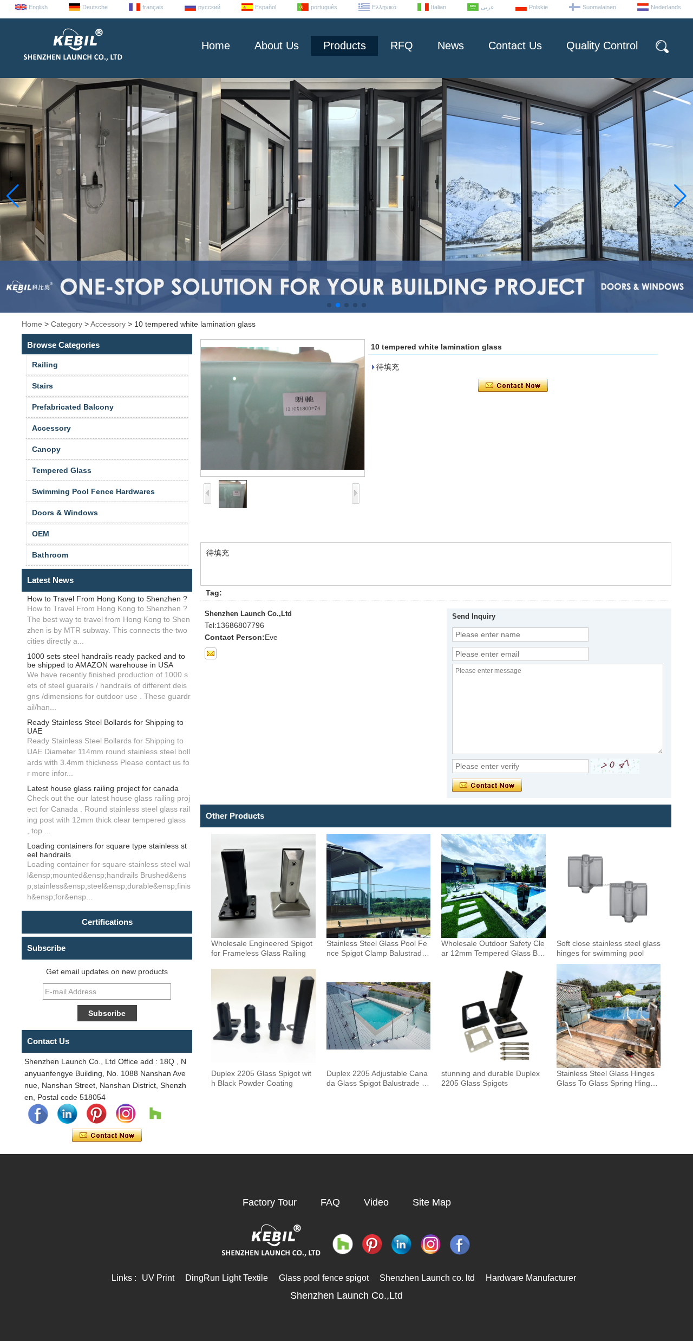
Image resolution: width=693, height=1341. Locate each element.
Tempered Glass (61, 470)
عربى (487, 7)
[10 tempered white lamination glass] (282, 408)
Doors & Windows (65, 512)
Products (344, 45)
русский (209, 7)
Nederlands (666, 7)
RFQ (401, 45)
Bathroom (50, 554)
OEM (40, 533)
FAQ (330, 1202)
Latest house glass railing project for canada (103, 788)
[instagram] (125, 1114)
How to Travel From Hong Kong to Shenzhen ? (107, 598)
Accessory (108, 324)
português (324, 7)
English (38, 7)
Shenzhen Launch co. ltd (427, 1277)
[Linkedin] (67, 1114)
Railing (45, 364)
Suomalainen (599, 7)
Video (376, 1202)
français (153, 7)
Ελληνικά (384, 7)
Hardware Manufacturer (531, 1277)
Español (265, 7)
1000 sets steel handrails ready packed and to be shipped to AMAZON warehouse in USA (106, 660)
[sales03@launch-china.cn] (211, 653)
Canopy (46, 449)
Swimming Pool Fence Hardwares (93, 491)
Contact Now (107, 1136)
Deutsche (95, 7)
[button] (329, 305)
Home (215, 45)
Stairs (42, 385)
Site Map (432, 1202)
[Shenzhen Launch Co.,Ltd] (72, 65)
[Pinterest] (96, 1114)
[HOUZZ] (155, 1114)
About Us (276, 45)
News (450, 45)
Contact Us (515, 45)
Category (66, 324)
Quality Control (602, 45)
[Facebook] (38, 1114)
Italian (438, 7)
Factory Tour (270, 1202)
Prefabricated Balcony (73, 407)
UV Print (158, 1277)
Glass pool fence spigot (324, 1277)
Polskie (538, 7)
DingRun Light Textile (226, 1277)
